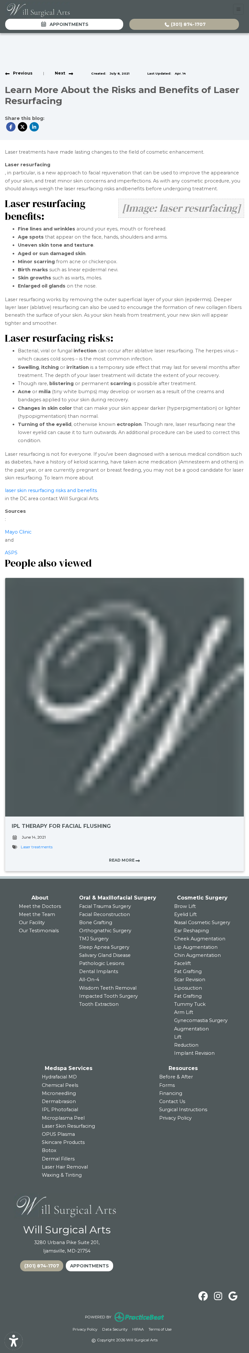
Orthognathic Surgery (105, 931)
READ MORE (122, 860)
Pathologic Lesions (101, 963)
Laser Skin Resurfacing (68, 1126)
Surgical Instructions (183, 1109)
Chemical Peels (60, 1085)
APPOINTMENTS (89, 1265)
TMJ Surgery (94, 939)
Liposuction (188, 988)
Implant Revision (194, 1053)
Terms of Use (160, 1329)
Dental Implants (98, 971)
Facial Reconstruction (104, 914)
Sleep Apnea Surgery (104, 947)
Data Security (114, 1329)
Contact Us (172, 1101)
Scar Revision (189, 979)
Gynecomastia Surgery (201, 1020)
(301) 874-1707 (188, 24)
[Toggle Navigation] (238, 9)
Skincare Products (63, 1142)
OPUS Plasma (58, 1134)
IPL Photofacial (60, 1109)
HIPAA (138, 1329)
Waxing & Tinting (62, 1175)
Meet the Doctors (40, 906)
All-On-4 (89, 979)
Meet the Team (37, 914)
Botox (49, 1150)
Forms (167, 1085)
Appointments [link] (68, 24)
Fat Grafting (188, 971)
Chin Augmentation (197, 955)
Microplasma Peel (63, 1118)
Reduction (186, 1045)
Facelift (182, 963)
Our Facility (32, 922)
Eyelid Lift (185, 914)
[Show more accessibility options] (14, 1341)
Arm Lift (183, 1012)
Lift (178, 1037)
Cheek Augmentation (199, 939)
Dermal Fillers (58, 1159)
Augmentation (191, 1029)
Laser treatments (37, 847)
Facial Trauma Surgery (105, 906)
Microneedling (59, 1093)
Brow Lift (185, 906)
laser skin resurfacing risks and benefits (51, 490)
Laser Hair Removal (65, 1167)
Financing (170, 1093)
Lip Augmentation (196, 947)
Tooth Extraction (99, 1004)
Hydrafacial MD (59, 1077)
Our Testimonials (39, 931)
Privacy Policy (175, 1118)
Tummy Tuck (190, 1004)
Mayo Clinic (18, 532)
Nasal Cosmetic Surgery (202, 922)
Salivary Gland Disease (105, 955)
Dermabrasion (59, 1101)
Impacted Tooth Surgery (108, 996)
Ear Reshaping (191, 931)
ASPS (11, 553)
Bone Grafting (95, 922)
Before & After (176, 1077)
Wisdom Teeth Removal (107, 988)
